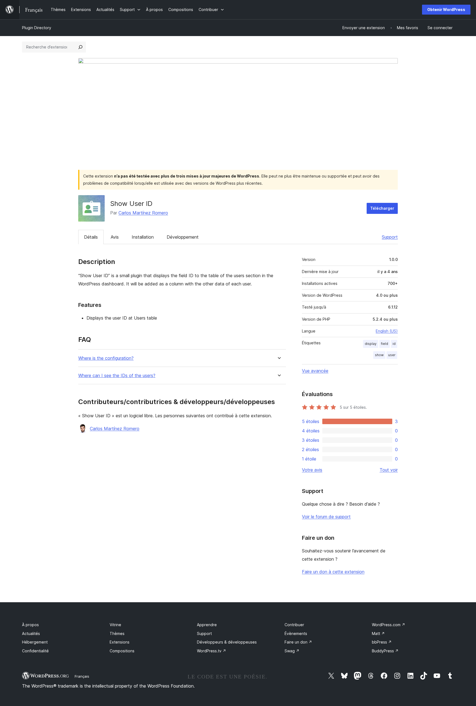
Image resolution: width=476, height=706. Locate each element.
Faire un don (298, 642)
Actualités (31, 633)
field (384, 344)
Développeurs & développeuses (227, 642)
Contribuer (294, 624)
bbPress (382, 642)
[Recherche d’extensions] (80, 47)
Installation (143, 237)
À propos (30, 624)
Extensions (119, 642)
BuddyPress (385, 650)
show (379, 355)
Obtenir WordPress (446, 9)
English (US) (387, 331)
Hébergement (35, 642)
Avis (115, 237)
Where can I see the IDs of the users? (116, 375)
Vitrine (115, 624)
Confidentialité (35, 650)
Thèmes (117, 633)
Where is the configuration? (106, 358)
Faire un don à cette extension (333, 571)
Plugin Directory (36, 27)
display (371, 344)
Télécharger (382, 208)
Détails (91, 237)
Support (390, 237)
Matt (378, 633)
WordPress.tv (211, 650)
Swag (292, 650)
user (392, 355)
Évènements (296, 633)
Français (82, 676)
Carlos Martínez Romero (143, 213)
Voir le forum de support (326, 516)
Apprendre (207, 624)
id (394, 344)
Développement (183, 237)
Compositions (122, 650)
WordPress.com (388, 624)
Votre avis (312, 470)
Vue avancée (315, 371)
